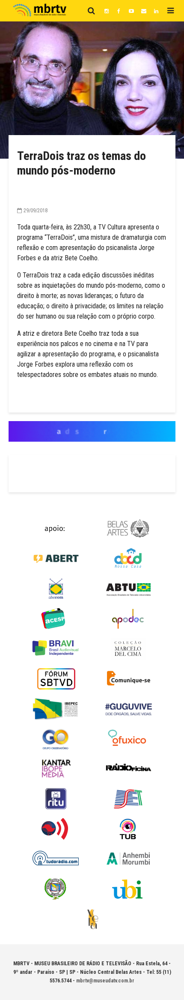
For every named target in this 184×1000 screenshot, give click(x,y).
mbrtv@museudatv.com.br (105, 981)
